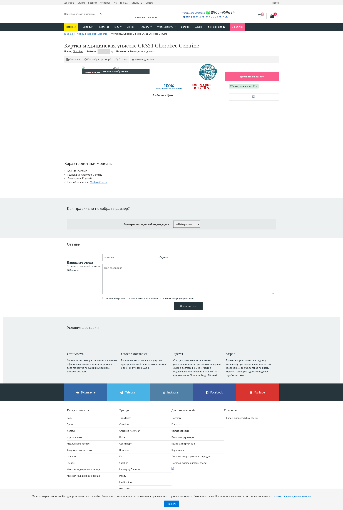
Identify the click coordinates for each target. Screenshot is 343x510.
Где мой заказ (215, 26)
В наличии (237, 26)
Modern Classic (98, 182)
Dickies (122, 437)
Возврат (92, 2)
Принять (171, 504)
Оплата (81, 2)
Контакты (105, 2)
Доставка (69, 2)
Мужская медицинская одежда (83, 475)
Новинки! (71, 26)
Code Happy (125, 443)
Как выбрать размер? (99, 59)
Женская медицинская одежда (83, 469)
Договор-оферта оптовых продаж (190, 462)
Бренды (124, 2)
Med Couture (125, 482)
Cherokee (78, 51)
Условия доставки (144, 59)
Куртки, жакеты (165, 26)
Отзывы (135, 2)
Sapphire (123, 462)
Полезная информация (183, 443)
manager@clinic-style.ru (246, 418)
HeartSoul (124, 450)
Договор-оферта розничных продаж (191, 456)
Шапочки (185, 26)
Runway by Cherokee (129, 469)
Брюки (131, 26)
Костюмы (104, 26)
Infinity (122, 475)
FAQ (115, 2)
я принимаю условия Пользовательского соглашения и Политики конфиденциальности (150, 298)
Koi (121, 456)
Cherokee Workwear (129, 430)
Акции (198, 26)
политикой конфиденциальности (292, 496)
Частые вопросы (180, 430)
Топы (117, 26)
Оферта (149, 2)
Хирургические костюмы (79, 450)
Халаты (145, 26)
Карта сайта (178, 450)
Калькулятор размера (183, 437)
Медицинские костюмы (79, 443)
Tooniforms (125, 418)
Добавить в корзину (252, 76)
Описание (74, 59)
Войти (275, 2)
